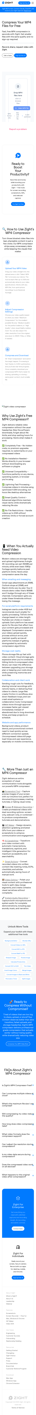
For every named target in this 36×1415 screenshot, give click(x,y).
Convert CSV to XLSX (12, 966)
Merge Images (27, 970)
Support (9, 1358)
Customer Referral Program (16, 1369)
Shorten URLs (26, 941)
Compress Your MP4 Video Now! (18, 1044)
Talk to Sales (8, 55)
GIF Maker (10, 1321)
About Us (9, 1298)
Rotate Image (25, 957)
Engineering (10, 1333)
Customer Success (13, 1336)
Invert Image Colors (10, 970)
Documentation (12, 1363)
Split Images (26, 979)
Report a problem (18, 128)
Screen (8, 807)
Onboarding (10, 1338)
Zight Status (10, 1355)
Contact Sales (18, 1229)
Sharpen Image (11, 957)
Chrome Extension (13, 1383)
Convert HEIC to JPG (18, 949)
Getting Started (12, 1350)
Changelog (10, 1353)
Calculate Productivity (18, 962)
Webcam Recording (23, 807)
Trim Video (27, 966)
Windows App (11, 1381)
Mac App (9, 1378)
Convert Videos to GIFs (18, 945)
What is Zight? (11, 1296)
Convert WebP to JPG (18, 953)
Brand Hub (10, 1366)
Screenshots (11, 1313)
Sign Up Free (24, 3)
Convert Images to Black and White (18, 974)
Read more (27, 10)
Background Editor (11, 941)
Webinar (9, 1304)
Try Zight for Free (18, 204)
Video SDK (10, 1324)
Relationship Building (13, 1341)
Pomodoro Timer (11, 979)
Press (8, 1361)
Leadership (10, 1301)
